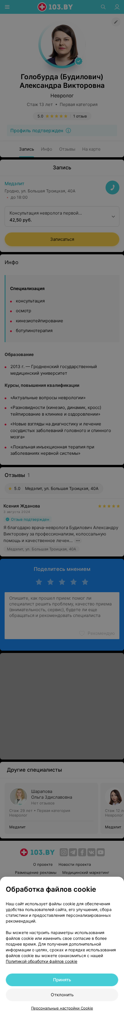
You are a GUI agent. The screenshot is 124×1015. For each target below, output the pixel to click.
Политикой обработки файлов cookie (41, 961)
